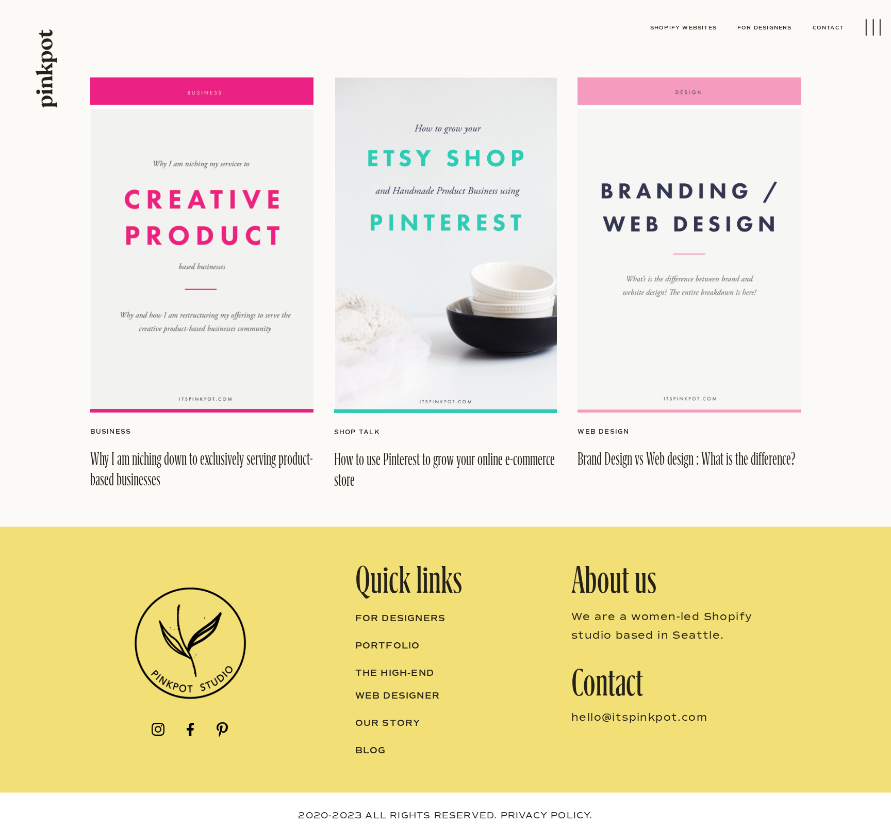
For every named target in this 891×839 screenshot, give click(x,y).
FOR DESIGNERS (764, 27)
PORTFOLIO (387, 645)
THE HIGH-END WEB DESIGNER (397, 684)
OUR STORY (388, 723)
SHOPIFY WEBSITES (683, 27)
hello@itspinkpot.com (639, 717)
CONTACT (828, 27)
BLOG (370, 750)
